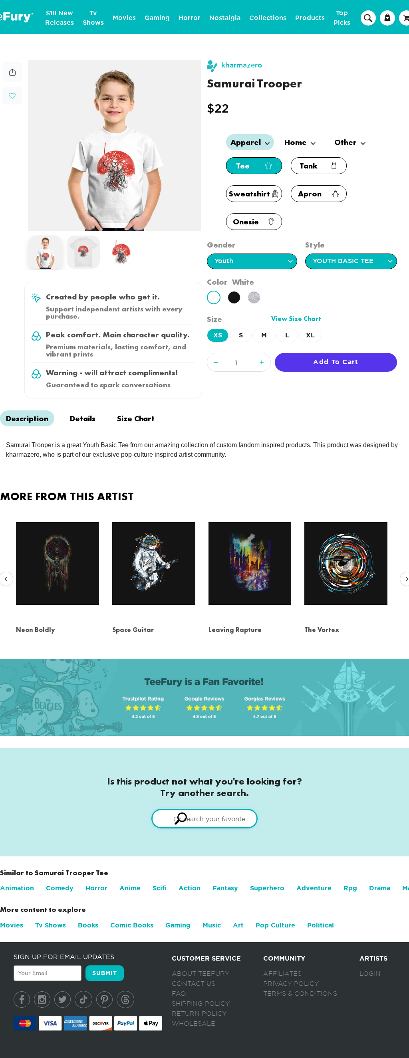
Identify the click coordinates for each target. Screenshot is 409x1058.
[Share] (12, 80)
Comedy (59, 888)
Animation (17, 888)
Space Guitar (133, 630)
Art (238, 925)
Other (346, 142)
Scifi (160, 888)
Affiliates (282, 974)
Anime (130, 888)
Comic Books (131, 925)
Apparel (246, 142)
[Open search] (368, 17)
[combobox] (204, 818)
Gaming (157, 18)
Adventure (314, 888)
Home (296, 142)
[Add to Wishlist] (12, 96)
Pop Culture (275, 925)
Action (190, 888)
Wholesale (193, 1023)
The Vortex (321, 630)
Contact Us (193, 984)
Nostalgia (224, 18)
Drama (379, 888)
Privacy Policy (291, 984)
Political (320, 925)
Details (82, 418)
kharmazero (241, 65)
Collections (267, 18)
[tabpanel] (114, 145)
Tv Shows (50, 925)
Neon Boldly (35, 630)
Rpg (350, 888)
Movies (124, 18)
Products (310, 18)
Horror (190, 18)
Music (212, 925)
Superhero (267, 888)
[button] (12, 95)
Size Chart (136, 418)
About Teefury (200, 974)
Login (370, 974)
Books (88, 925)
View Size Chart (296, 319)
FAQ (179, 994)
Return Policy (199, 1013)
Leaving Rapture (235, 630)
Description (27, 418)
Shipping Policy (201, 1004)
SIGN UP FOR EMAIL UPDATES (64, 957)
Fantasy (225, 888)
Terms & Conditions (300, 994)
